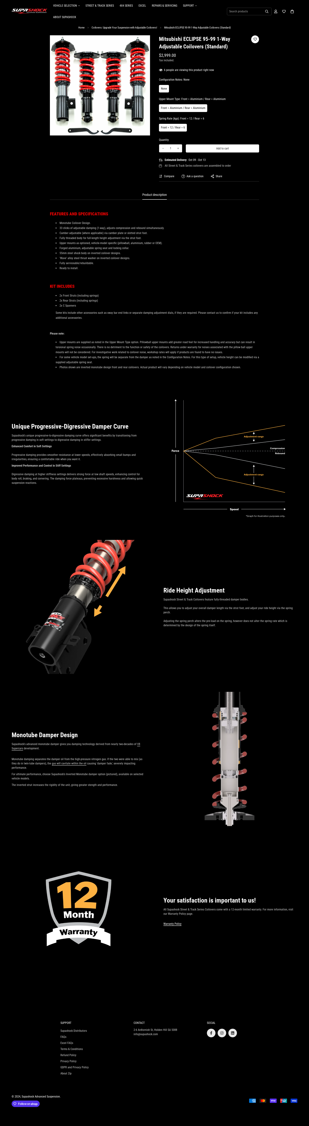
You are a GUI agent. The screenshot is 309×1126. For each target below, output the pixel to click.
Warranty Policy (172, 923)
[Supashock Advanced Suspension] (29, 11)
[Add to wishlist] (255, 39)
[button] (292, 11)
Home (81, 27)
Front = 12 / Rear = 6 (173, 127)
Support (188, 5)
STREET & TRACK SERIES (99, 5)
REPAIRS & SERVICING (164, 5)
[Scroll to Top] (302, 1106)
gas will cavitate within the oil (69, 763)
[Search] (266, 11)
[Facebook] (211, 1033)
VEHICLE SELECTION (65, 5)
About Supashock (64, 17)
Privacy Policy (68, 1061)
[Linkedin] (232, 1033)
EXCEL (142, 5)
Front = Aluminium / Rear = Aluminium (183, 108)
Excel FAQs (66, 1043)
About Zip (66, 1073)
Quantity (164, 140)
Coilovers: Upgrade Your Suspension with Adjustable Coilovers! (124, 27)
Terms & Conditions (71, 1049)
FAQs (63, 1037)
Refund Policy (68, 1055)
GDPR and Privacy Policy (74, 1067)
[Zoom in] (142, 43)
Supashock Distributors (73, 1030)
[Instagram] (222, 1033)
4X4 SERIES (126, 5)
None (164, 88)
